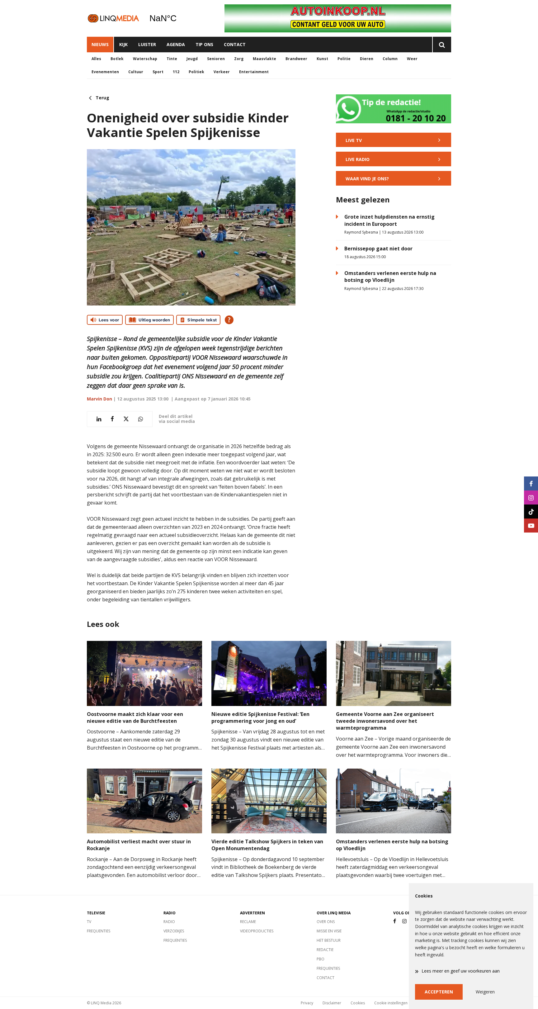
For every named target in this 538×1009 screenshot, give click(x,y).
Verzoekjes (173, 931)
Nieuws (100, 44)
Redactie (325, 949)
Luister (147, 44)
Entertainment (254, 71)
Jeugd (192, 58)
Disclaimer (332, 1003)
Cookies (358, 1003)
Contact (235, 44)
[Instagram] (404, 921)
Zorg (238, 58)
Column (390, 58)
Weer (412, 58)
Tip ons (204, 44)
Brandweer (296, 58)
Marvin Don (99, 399)
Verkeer (222, 71)
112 (176, 71)
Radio (169, 921)
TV (89, 921)
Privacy (307, 1003)
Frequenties (98, 931)
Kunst (322, 58)
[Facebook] (394, 921)
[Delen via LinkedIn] (99, 419)
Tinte (172, 58)
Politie (344, 58)
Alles (96, 58)
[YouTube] (531, 526)
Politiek (196, 71)
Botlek (117, 58)
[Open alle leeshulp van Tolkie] (229, 319)
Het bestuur (329, 940)
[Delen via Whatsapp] (141, 419)
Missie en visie (329, 931)
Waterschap (145, 58)
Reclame (248, 921)
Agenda (176, 44)
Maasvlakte (264, 58)
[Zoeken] (441, 44)
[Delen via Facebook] (112, 419)
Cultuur (135, 71)
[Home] (113, 18)
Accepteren (439, 992)
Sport (158, 71)
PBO (320, 959)
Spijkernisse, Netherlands (178, 18)
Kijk (123, 44)
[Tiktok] (531, 511)
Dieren (366, 58)
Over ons (326, 921)
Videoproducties (256, 931)
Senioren (216, 58)
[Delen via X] (126, 419)
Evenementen (105, 71)
